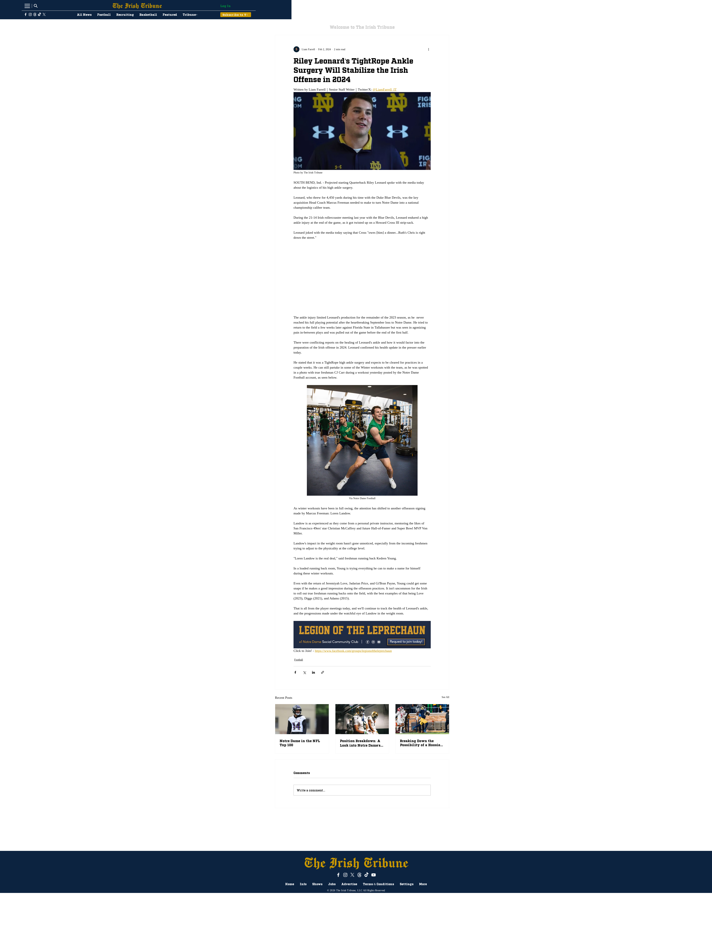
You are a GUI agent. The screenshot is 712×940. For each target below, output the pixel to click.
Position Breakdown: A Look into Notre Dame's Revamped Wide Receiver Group (360, 743)
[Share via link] (322, 672)
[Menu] (27, 5)
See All (445, 697)
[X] (44, 14)
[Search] (35, 5)
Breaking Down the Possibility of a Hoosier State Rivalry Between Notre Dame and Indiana (421, 743)
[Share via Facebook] (295, 672)
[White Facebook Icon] (26, 14)
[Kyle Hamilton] (302, 719)
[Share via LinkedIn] (313, 672)
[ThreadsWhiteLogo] (35, 14)
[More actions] (428, 49)
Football (298, 659)
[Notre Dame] (362, 719)
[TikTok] (39, 14)
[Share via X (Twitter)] (304, 672)
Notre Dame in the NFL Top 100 (300, 743)
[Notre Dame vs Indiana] (422, 719)
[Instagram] (30, 14)
